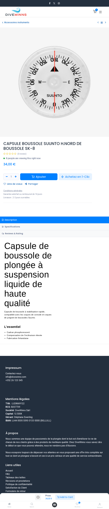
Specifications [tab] (12, 226)
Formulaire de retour (16, 491)
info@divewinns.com (16, 377)
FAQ (8, 474)
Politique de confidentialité (19, 484)
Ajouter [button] (40, 177)
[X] (54, 3)
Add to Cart (66, 497)
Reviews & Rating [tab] (13, 233)
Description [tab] (10, 219)
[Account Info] (99, 504)
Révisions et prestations (18, 481)
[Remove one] (6, 177)
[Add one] (16, 177)
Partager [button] (33, 184)
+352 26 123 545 (14, 380)
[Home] (9, 504)
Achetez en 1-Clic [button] (77, 177)
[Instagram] (58, 3)
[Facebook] (50, 3)
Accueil (9, 470)
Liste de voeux (14, 184)
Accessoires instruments (16, 22)
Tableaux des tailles (15, 477)
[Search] (32, 504)
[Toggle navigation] (100, 12)
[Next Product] (105, 22)
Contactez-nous (13, 373)
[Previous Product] (98, 22)
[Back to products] (102, 22)
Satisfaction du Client (16, 487)
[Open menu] (54, 505)
